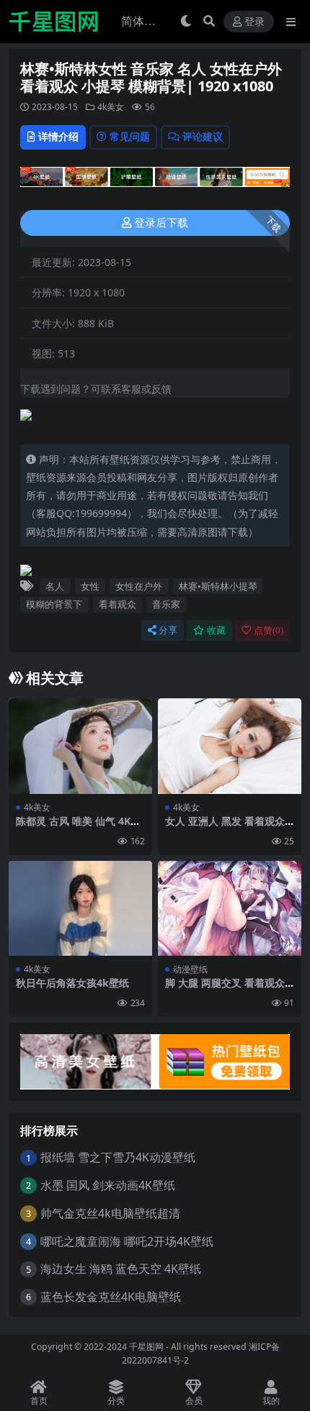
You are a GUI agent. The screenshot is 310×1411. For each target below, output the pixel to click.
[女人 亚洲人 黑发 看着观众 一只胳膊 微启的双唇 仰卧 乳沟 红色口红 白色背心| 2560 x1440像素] (229, 746)
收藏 (216, 630)
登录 (254, 22)
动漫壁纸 (190, 969)
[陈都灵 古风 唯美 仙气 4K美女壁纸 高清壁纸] (80, 746)
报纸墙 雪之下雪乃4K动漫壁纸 (117, 1157)
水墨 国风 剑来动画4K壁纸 (107, 1185)
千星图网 (145, 1347)
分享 (168, 630)
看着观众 (117, 604)
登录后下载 (161, 223)
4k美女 (110, 107)
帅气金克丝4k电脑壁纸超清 (110, 1213)
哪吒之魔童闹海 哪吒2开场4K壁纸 (126, 1241)
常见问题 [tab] (130, 136)
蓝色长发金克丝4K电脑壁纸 (110, 1297)
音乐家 (166, 604)
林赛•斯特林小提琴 (218, 586)
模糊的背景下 (54, 604)
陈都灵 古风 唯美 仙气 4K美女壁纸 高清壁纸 (78, 827)
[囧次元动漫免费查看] (155, 181)
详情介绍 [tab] (58, 136)
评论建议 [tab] (202, 136)
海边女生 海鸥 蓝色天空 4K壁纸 (120, 1269)
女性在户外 (138, 586)
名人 (54, 586)
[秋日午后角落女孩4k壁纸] (80, 908)
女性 (90, 586)
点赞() (268, 630)
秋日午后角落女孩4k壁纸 (72, 983)
